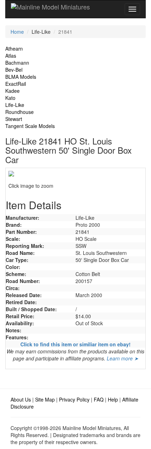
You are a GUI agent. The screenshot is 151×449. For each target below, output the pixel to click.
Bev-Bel (13, 69)
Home (17, 31)
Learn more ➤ (122, 358)
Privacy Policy (74, 399)
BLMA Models (20, 76)
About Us (21, 399)
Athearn (14, 48)
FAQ (99, 399)
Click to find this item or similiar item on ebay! (75, 344)
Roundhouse (19, 111)
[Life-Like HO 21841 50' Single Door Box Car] (75, 174)
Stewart (13, 118)
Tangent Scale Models (30, 125)
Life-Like (14, 104)
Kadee (12, 90)
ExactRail (15, 83)
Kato (10, 97)
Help (113, 399)
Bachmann (17, 62)
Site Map (45, 399)
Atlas (10, 55)
